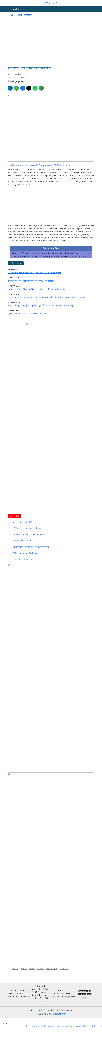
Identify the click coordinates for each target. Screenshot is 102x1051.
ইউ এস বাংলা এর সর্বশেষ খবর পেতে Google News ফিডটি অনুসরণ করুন (40, 165)
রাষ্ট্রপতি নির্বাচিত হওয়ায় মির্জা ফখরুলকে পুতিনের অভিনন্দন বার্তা (28, 313)
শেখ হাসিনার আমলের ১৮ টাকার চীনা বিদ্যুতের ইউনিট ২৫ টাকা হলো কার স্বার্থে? (34, 272)
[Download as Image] (16, 88)
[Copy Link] (41, 88)
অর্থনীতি (28, 14)
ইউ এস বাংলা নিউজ (49, 1010)
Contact (64, 968)
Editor (24, 968)
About (15, 968)
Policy (40, 968)
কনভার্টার (16, 9)
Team (32, 968)
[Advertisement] (51, 43)
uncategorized (18, 14)
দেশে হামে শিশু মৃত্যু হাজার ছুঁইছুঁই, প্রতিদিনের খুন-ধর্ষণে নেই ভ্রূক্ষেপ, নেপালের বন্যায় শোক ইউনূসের (41, 305)
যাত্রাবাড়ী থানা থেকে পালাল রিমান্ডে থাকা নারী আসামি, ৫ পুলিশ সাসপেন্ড (31, 280)
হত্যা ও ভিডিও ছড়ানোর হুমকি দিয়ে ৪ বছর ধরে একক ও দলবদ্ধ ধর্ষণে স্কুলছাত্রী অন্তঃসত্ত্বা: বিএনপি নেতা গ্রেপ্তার (46, 297)
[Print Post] (10, 88)
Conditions (51, 968)
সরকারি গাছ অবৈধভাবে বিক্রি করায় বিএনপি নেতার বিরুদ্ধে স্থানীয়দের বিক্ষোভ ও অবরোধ (37, 289)
